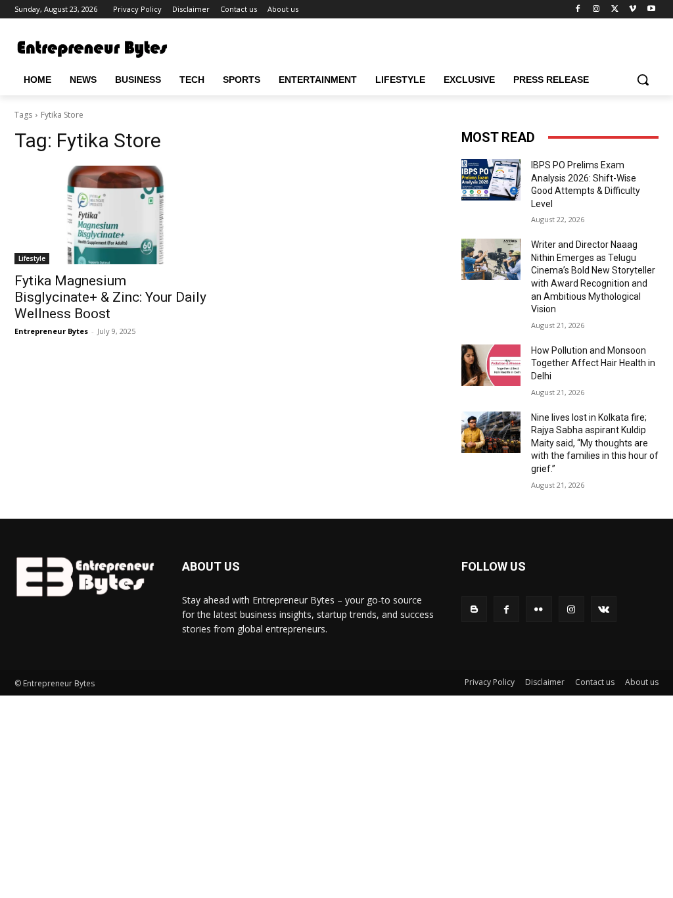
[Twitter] (614, 9)
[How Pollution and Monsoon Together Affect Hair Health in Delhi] (491, 365)
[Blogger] (474, 609)
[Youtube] (651, 9)
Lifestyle (31, 258)
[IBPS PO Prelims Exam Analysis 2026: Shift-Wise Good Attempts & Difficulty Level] (491, 180)
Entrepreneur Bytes (51, 331)
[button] (643, 79)
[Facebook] (578, 9)
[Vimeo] (632, 9)
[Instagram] (596, 9)
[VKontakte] (603, 609)
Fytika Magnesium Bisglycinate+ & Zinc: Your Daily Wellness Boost (110, 297)
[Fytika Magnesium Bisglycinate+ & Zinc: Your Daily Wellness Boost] (113, 215)
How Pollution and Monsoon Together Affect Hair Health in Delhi (593, 363)
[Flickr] (538, 609)
